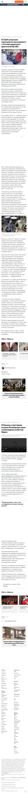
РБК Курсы (15, 738)
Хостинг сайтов (15, 725)
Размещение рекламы (16, 709)
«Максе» (5, 586)
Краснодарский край (4, 710)
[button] (14, 224)
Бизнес (2, 677)
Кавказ (2, 726)
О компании (16, 701)
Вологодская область (4, 705)
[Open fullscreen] (24, 218)
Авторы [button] (3, 363)
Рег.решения (16, 727)
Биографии (3, 683)
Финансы (3, 681)
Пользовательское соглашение (8, 786)
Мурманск (3, 729)
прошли (9, 576)
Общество (3, 675)
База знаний (3, 685)
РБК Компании (16, 736)
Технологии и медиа (5, 36)
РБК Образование (4, 687)
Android (15, 751)
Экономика (3, 673)
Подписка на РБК (16, 688)
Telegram (16, 676)
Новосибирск (4, 699)
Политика (3, 671)
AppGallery (16, 752)
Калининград (4, 707)
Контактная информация (16, 704)
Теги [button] (7, 363)
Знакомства (16, 729)
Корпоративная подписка (17, 690)
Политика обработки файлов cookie (9, 790)
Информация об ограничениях (8, 782)
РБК (2, 500)
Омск (2, 701)
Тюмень (3, 722)
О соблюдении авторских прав (8, 784)
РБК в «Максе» (7, 339)
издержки (17, 310)
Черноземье (4, 724)
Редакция (16, 706)
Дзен (15, 678)
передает (19, 458)
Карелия (3, 728)
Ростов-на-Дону (3, 719)
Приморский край (4, 732)
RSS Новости (16, 696)
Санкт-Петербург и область (4, 695)
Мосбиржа (14, 777)
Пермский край (3, 716)
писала (3, 315)
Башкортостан (4, 703)
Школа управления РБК (16, 742)
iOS (15, 749)
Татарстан (3, 721)
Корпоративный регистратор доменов (16, 722)
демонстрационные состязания (10, 476)
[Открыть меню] (26, 2)
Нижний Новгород (3, 713)
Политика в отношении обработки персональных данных (12, 788)
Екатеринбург (4, 698)
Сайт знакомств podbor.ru (16, 732)
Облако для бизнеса (15, 718)
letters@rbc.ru (6, 773)
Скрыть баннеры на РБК (16, 684)
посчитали (22, 290)
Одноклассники (17, 674)
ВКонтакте (16, 673)
